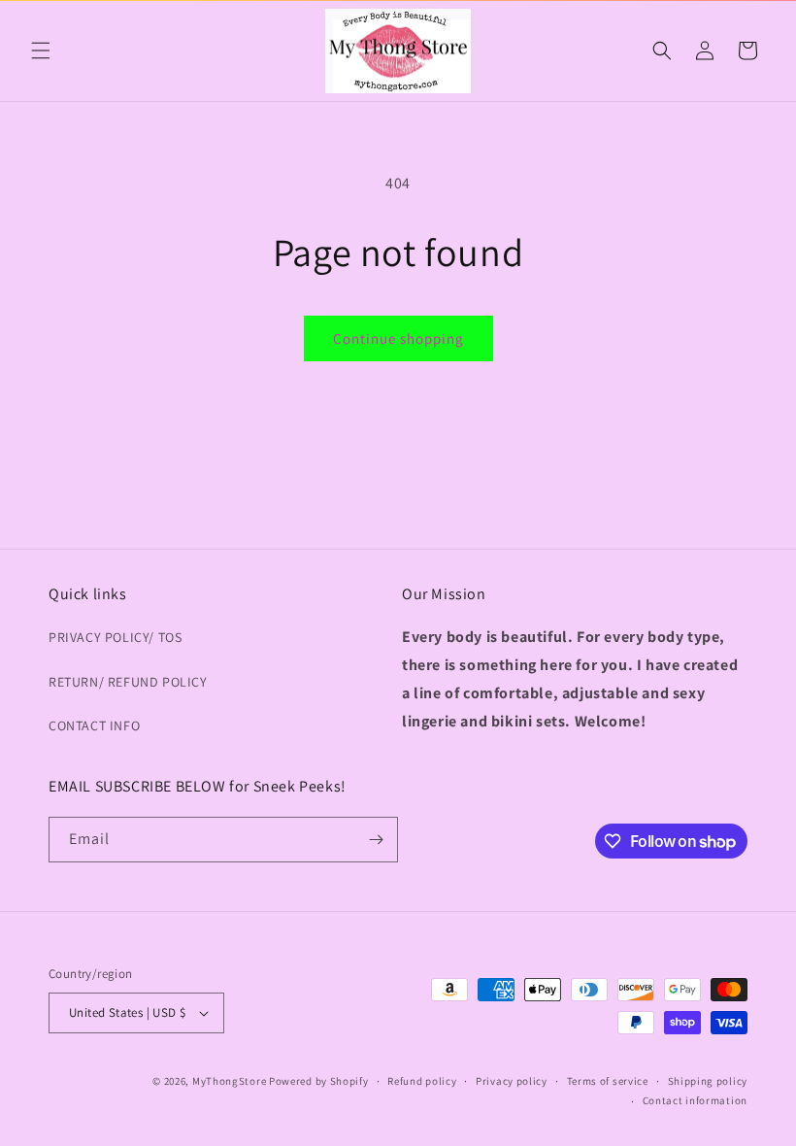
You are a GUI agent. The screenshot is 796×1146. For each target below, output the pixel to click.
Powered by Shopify (319, 1081)
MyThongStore (229, 1081)
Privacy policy (511, 1081)
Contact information (695, 1100)
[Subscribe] (375, 839)
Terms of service (607, 1081)
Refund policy (421, 1081)
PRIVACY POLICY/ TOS (115, 637)
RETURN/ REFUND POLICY (128, 682)
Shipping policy (708, 1081)
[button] (40, 50)
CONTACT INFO (94, 725)
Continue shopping (398, 338)
